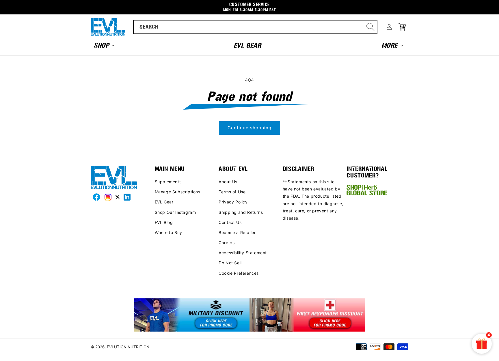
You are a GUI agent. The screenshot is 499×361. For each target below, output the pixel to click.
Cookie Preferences (239, 273)
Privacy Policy (233, 201)
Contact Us (230, 222)
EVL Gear (164, 201)
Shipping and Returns (241, 212)
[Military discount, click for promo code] (192, 315)
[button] (103, 45)
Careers (226, 242)
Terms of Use (232, 191)
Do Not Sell (230, 262)
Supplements (168, 181)
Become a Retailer (237, 232)
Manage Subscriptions (177, 191)
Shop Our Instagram (175, 212)
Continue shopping (249, 127)
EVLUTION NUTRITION (128, 347)
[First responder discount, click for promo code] (307, 315)
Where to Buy (168, 232)
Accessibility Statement (243, 252)
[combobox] (255, 26)
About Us (228, 181)
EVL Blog (164, 222)
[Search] (370, 26)
